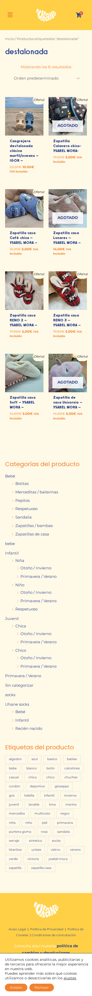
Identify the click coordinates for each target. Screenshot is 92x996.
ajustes (70, 978)
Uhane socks (17, 704)
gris (12, 795)
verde (13, 859)
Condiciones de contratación (54, 935)
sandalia (63, 832)
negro (65, 813)
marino (71, 804)
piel (44, 823)
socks (10, 695)
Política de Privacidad (46, 929)
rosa (44, 832)
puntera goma (20, 832)
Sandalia (23, 517)
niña (12, 823)
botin (51, 768)
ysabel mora (58, 859)
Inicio (9, 39)
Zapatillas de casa (32, 534)
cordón (14, 786)
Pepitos (22, 500)
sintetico (35, 840)
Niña (19, 560)
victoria (33, 859)
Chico (20, 650)
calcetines (72, 768)
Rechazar (41, 987)
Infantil (12, 553)
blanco (31, 768)
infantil (49, 795)
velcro (55, 849)
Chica (20, 626)
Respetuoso (26, 508)
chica (32, 777)
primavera (65, 823)
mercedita (17, 813)
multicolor (42, 813)
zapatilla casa (41, 868)
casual (14, 777)
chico (50, 777)
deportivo (37, 786)
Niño (19, 585)
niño (28, 823)
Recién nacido (28, 728)
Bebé (10, 476)
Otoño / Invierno (35, 568)
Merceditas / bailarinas (36, 492)
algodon (15, 759)
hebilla (29, 795)
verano (75, 849)
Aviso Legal (18, 929)
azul (34, 759)
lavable (34, 804)
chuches (70, 777)
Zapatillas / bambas (34, 525)
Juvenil (12, 618)
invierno (70, 795)
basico (52, 759)
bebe (10, 543)
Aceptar (16, 987)
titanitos (15, 849)
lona (52, 804)
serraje (14, 840)
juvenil (14, 804)
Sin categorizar (19, 685)
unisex (36, 849)
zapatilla (15, 868)
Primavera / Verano (38, 576)
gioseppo (62, 786)
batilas (72, 759)
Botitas (22, 483)
